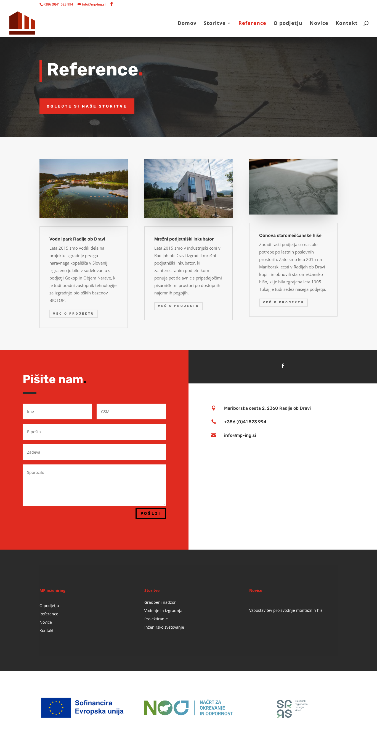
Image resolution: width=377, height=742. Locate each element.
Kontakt (347, 23)
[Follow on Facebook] (283, 365)
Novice (319, 23)
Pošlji (150, 513)
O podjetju (288, 23)
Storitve (215, 23)
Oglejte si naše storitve (87, 106)
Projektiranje (156, 619)
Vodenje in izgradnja (163, 611)
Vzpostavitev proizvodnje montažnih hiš (286, 610)
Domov (187, 23)
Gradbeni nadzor (160, 602)
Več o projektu (73, 313)
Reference (252, 23)
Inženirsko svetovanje (164, 627)
